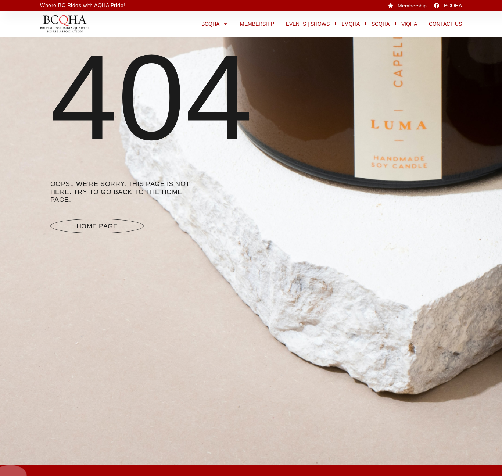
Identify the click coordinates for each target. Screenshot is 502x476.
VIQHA (409, 24)
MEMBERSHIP (257, 24)
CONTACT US (445, 24)
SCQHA (381, 24)
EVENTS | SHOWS (308, 24)
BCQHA (210, 24)
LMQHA (350, 24)
